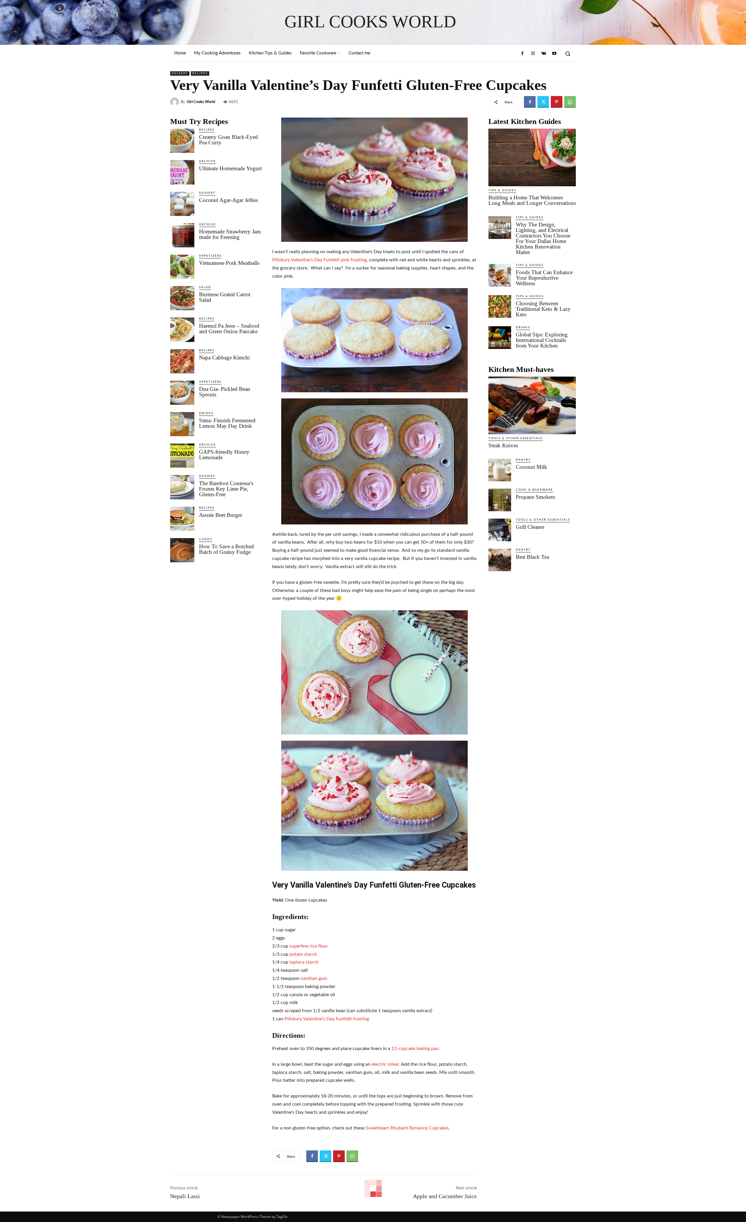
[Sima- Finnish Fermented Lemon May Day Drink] (182, 424)
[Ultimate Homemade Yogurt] (182, 172)
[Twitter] (543, 102)
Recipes (200, 73)
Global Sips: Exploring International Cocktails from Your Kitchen (542, 340)
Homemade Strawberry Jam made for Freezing (230, 234)
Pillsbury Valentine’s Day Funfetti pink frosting (319, 260)
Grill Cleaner (530, 527)
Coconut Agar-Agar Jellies (228, 200)
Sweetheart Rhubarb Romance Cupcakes (407, 1128)
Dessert (180, 73)
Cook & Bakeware (534, 489)
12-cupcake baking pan (415, 1048)
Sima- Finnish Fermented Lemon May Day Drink (227, 423)
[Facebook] (522, 53)
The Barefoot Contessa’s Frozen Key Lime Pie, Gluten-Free (226, 488)
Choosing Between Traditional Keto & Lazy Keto (543, 309)
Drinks (206, 413)
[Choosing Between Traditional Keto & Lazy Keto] (499, 306)
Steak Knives (503, 445)
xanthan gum (314, 978)
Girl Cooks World (201, 102)
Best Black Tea (532, 557)
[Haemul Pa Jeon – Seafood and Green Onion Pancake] (182, 330)
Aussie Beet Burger (220, 515)
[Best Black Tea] (499, 560)
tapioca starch (304, 962)
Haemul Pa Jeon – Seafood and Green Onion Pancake (229, 328)
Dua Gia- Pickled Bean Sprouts (224, 392)
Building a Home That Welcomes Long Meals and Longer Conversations (532, 200)
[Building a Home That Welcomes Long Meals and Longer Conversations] (532, 157)
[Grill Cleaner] (499, 530)
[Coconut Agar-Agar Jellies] (182, 204)
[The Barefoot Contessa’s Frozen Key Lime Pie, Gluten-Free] (182, 487)
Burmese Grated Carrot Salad (224, 297)
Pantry (523, 459)
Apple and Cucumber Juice (445, 1196)
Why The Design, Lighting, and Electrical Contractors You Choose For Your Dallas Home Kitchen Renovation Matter (543, 238)
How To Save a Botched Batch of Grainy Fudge (226, 549)
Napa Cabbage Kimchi (224, 357)
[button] (568, 53)
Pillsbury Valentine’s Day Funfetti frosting (326, 1019)
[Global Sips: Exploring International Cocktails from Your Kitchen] (499, 337)
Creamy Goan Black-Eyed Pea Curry (228, 140)
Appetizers (210, 255)
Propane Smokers (535, 497)
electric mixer (385, 1064)
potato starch (303, 954)
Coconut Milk (531, 467)
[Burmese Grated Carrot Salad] (182, 298)
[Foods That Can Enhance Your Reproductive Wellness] (499, 275)
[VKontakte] (543, 53)
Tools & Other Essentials (515, 438)
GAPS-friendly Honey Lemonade (224, 454)
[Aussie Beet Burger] (182, 519)
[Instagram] (533, 53)
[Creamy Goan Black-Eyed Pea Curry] (182, 141)
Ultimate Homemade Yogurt (230, 168)
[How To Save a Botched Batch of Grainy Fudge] (182, 550)
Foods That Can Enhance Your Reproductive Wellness (544, 277)
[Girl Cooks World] (175, 101)
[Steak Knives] (532, 405)
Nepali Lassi (185, 1196)
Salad (205, 287)
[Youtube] (554, 53)
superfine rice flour (308, 946)
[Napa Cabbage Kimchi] (182, 361)
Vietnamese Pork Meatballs (229, 263)
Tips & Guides (502, 190)
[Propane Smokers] (499, 500)
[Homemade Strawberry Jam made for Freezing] (182, 235)
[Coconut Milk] (499, 470)
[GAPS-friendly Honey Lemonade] (182, 456)
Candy (205, 539)
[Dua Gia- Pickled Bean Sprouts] (182, 393)
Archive (207, 161)
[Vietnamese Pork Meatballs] (182, 267)
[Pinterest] (556, 102)
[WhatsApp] (570, 102)
